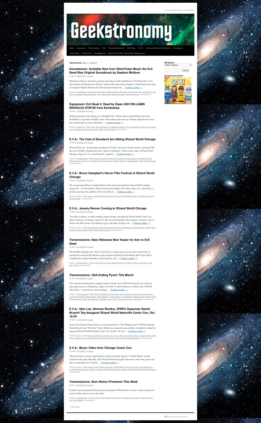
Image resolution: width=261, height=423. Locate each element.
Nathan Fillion (150, 227)
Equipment (81, 48)
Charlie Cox (112, 158)
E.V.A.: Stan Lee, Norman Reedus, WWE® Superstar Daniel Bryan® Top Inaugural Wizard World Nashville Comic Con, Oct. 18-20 (112, 312)
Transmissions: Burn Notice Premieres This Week (103, 381)
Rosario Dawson (120, 161)
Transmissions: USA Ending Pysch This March (101, 275)
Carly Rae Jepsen (131, 367)
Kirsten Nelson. (90, 297)
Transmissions (94, 48)
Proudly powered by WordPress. (177, 417)
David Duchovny (131, 158)
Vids (104, 48)
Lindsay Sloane (115, 297)
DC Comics (114, 335)
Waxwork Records (132, 94)
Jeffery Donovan (147, 398)
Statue (101, 129)
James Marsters (145, 335)
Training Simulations (116, 48)
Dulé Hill (81, 297)
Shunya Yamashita (91, 129)
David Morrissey (138, 227)
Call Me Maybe (118, 367)
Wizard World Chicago (147, 161)
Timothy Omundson (125, 299)
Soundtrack (78, 94)
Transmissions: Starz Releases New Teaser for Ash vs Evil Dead (109, 241)
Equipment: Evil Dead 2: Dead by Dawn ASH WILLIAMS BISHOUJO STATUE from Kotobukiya (107, 106)
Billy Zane (115, 294)
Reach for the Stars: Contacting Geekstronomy (126, 53)
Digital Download (112, 92)
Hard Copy (131, 48)
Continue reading (133, 87)
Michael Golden (92, 338)
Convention (105, 335)
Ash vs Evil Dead (102, 127)
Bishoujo (122, 127)
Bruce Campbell (99, 92)
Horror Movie (133, 92)
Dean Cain (124, 335)
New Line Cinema (145, 92)
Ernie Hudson (133, 335)
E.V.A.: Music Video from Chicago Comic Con (100, 348)
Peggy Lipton (151, 297)
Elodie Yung (85, 161)
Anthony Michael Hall (103, 294)
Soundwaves (178, 48)
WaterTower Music (118, 94)
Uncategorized (99, 53)
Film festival (126, 196)
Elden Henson (74, 161)
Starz (76, 265)
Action (96, 398)
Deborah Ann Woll (145, 158)
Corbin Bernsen (147, 294)
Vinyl (99, 94)
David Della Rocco (146, 367)
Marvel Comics (80, 338)
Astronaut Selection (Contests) (158, 48)
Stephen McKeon (90, 94)
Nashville (110, 338)
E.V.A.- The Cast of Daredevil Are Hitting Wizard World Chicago (112, 139)
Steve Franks (112, 299)
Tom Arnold (137, 299)
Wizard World (133, 369)
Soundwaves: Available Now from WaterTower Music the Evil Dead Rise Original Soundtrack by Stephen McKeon (111, 70)
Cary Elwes (136, 294)
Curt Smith (73, 297)
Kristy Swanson (103, 297)
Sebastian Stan (132, 161)
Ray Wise (103, 299)
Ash (93, 127)
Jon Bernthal (95, 161)
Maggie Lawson (139, 297)
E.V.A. (140, 48)
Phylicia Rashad (75, 299)
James (90, 76)
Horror (71, 129)
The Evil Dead (109, 129)
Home (72, 48)
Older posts (74, 407)
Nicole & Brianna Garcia (112, 369)
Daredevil (120, 158)
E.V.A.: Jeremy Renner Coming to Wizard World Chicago (108, 208)
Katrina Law (84, 369)
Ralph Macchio (93, 299)
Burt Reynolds (126, 227)
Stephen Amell (87, 230)
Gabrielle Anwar (128, 398)
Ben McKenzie (93, 227)
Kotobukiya (79, 129)
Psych (84, 299)
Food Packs (74, 53)
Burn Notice (117, 398)
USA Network (78, 400)
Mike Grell (102, 338)
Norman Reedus (107, 161)
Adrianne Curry (93, 367)
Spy (70, 400)
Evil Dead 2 (151, 127)
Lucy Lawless (143, 263)
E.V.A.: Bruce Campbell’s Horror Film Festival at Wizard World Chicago (111, 175)
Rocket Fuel (86, 53)
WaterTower (106, 94)
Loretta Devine (127, 297)
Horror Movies (142, 196)
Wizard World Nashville (131, 338)
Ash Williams (113, 127)
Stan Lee (118, 338)
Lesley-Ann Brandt (96, 369)
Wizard (124, 369)
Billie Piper (104, 227)
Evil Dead (123, 92)
